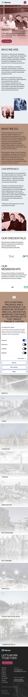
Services (4, 667)
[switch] (24, 344)
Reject (14, 371)
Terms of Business (6, 693)
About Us (4, 676)
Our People (5, 678)
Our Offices (5, 682)
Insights (4, 672)
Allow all (14, 362)
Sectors (4, 670)
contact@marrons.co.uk (20, 671)
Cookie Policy (5, 690)
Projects (4, 674)
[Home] (6, 2)
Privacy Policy (5, 692)
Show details (21, 358)
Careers (4, 680)
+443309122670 (18, 670)
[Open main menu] (25, 2)
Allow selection (14, 367)
